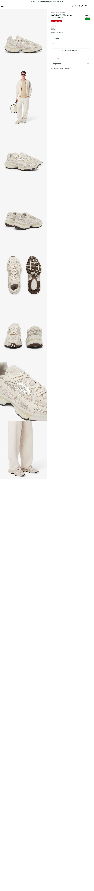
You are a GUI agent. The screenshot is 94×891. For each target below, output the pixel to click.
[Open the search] (88, 6)
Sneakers (62, 12)
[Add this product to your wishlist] (44, 12)
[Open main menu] (92, 6)
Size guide (54, 43)
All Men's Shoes (55, 12)
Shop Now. (57, 2)
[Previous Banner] (4, 2)
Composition (56, 64)
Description (56, 58)
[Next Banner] (90, 2)
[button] (72, 6)
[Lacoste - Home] (2, 6)
